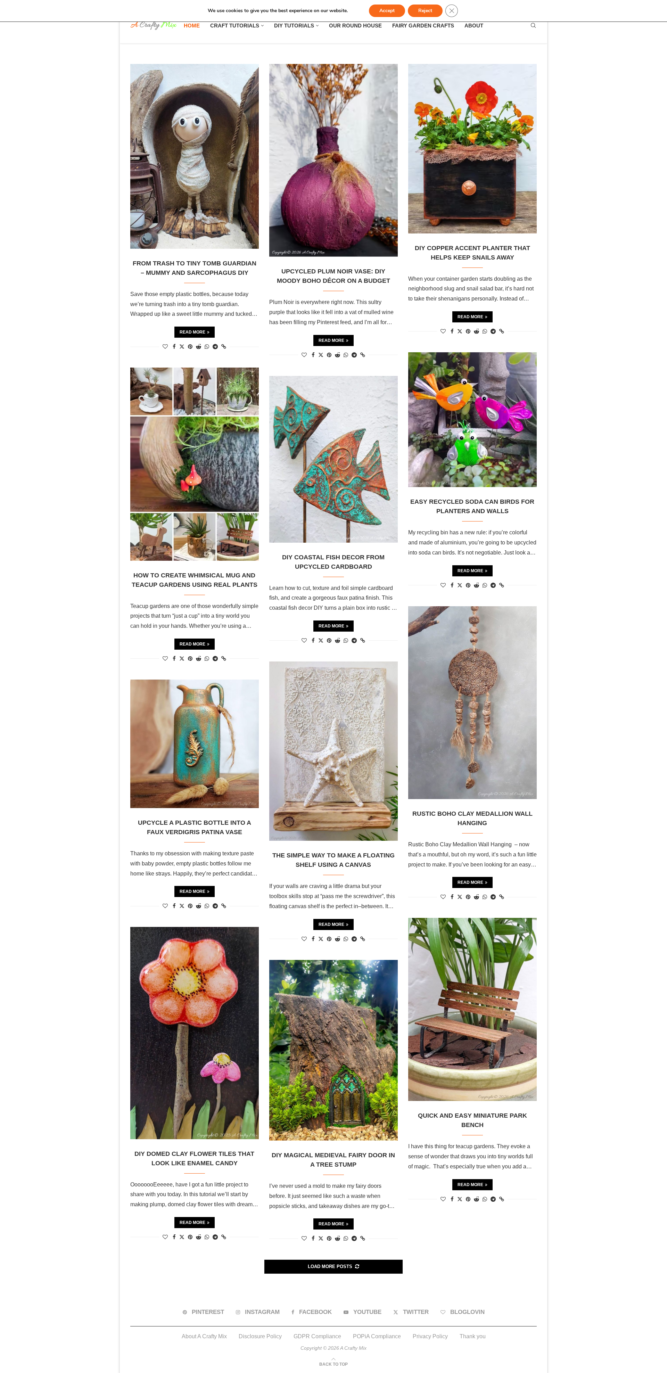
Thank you (473, 1336)
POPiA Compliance (377, 1336)
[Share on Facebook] (174, 347)
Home (192, 25)
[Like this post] (165, 347)
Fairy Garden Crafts (423, 25)
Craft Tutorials (234, 25)
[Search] (533, 25)
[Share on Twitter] (181, 346)
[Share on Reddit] (198, 347)
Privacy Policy (430, 1336)
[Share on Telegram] (215, 347)
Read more (192, 332)
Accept (387, 10)
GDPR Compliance (317, 1336)
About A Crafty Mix (204, 1336)
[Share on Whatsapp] (207, 347)
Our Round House (355, 25)
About (473, 25)
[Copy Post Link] (223, 347)
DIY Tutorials (294, 25)
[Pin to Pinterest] (190, 347)
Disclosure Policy (260, 1336)
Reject (425, 10)
